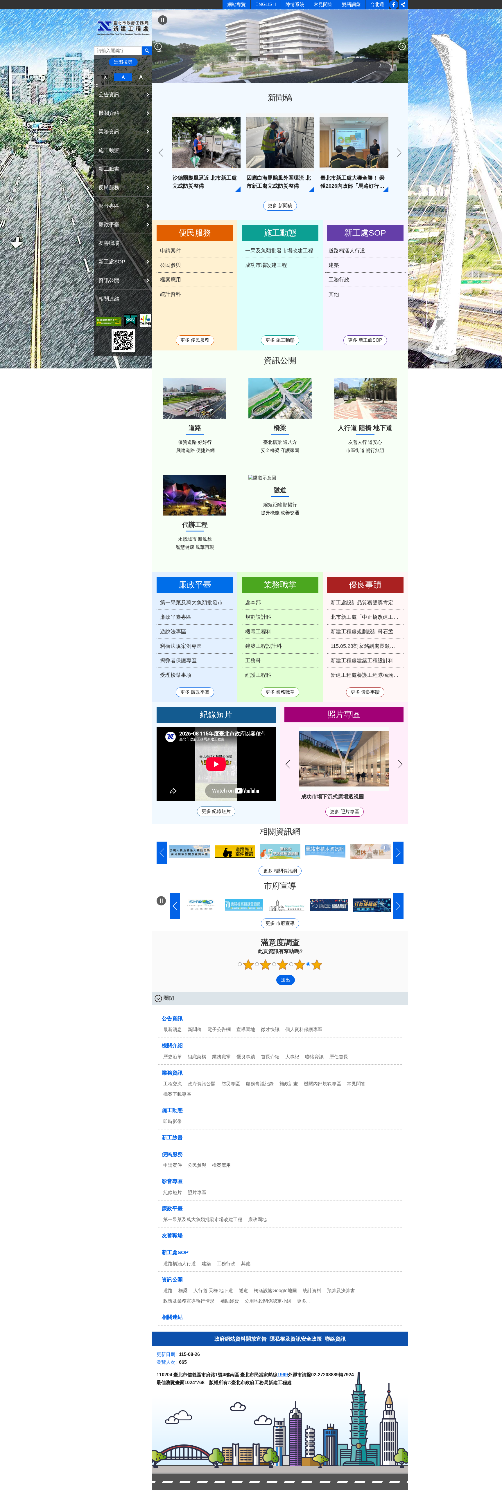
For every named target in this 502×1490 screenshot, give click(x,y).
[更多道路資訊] (194, 398)
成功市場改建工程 (266, 265)
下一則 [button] (402, 46)
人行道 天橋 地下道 (213, 1290)
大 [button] (141, 77)
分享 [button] (403, 4)
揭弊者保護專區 (178, 660)
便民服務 (172, 1154)
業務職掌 (221, 1056)
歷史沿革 (172, 1056)
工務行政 (339, 280)
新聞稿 (195, 1029)
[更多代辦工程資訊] (194, 495)
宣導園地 (245, 1029)
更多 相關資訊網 (280, 870)
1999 (282, 1374)
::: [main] (156, 13)
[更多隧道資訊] (279, 478)
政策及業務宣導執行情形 (188, 1301)
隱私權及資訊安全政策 (296, 1339)
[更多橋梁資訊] (279, 398)
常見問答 (323, 4)
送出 (270, 980)
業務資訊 (172, 1073)
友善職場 (108, 243)
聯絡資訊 (314, 1056)
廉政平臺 (172, 1208)
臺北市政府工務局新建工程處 (123, 28)
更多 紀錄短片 (216, 811)
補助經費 (229, 1301)
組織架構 (197, 1056)
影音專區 (172, 1181)
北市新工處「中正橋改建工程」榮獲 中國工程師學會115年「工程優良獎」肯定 (367, 617)
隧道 (243, 1290)
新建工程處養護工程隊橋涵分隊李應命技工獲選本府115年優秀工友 (367, 675)
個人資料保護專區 (303, 1029)
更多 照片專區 (344, 811)
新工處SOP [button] (111, 262)
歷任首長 (338, 1056)
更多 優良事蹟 (365, 692)
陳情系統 (295, 4)
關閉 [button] (169, 998)
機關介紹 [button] (108, 113)
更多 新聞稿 (280, 205)
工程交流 (172, 1083)
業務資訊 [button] (108, 132)
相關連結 (108, 299)
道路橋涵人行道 (347, 251)
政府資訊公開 (202, 1083)
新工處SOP (175, 1252)
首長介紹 (270, 1056)
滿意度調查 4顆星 (299, 964)
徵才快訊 (270, 1029)
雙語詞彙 (351, 4)
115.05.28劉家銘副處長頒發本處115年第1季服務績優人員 (367, 646)
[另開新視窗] (108, 321)
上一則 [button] (158, 46)
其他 (334, 294)
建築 (334, 265)
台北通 (377, 4)
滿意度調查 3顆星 (282, 964)
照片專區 (197, 1192)
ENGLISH (265, 4)
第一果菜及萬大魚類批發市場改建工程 (196, 602)
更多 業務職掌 (280, 692)
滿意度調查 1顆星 (248, 964)
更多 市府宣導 (280, 923)
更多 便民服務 (194, 340)
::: (96, 85)
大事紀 (292, 1056)
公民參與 (170, 265)
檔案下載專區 (177, 1094)
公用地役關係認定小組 (268, 1301)
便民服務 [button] (108, 187)
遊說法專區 (173, 631)
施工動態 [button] (108, 150)
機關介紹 (172, 1045)
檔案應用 (170, 280)
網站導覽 (236, 4)
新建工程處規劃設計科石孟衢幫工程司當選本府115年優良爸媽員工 (367, 631)
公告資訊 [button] (108, 94)
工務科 (253, 660)
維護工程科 (258, 675)
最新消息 (172, 1029)
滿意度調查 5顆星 (316, 964)
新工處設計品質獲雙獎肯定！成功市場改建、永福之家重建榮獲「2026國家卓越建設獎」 (367, 602)
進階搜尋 (123, 61)
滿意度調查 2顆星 (265, 964)
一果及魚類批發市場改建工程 (279, 251)
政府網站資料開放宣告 (240, 1339)
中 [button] (123, 77)
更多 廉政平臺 (194, 692)
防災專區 (230, 1083)
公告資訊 (172, 1018)
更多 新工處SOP (365, 340)
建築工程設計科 (263, 646)
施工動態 (172, 1110)
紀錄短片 (172, 1192)
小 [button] (105, 77)
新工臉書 (393, 4)
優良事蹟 (245, 1056)
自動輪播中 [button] (161, 900)
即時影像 (172, 1121)
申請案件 (170, 251)
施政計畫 (288, 1083)
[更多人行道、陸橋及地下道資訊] (365, 398)
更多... (303, 1301)
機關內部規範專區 (322, 1083)
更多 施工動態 (280, 340)
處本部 (253, 602)
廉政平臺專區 (175, 617)
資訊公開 (172, 1280)
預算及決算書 (341, 1290)
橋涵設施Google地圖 (275, 1290)
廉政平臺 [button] (108, 224)
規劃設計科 (258, 617)
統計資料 (170, 294)
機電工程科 (258, 631)
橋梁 (183, 1290)
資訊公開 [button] (108, 280)
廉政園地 (257, 1219)
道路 (168, 1290)
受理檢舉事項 (175, 675)
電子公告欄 (219, 1029)
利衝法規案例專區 (181, 646)
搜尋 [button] (147, 50)
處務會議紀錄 (260, 1083)
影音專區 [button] (108, 206)
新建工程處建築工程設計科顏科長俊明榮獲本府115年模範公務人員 (367, 660)
